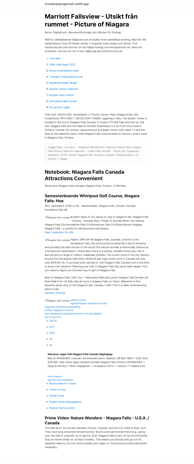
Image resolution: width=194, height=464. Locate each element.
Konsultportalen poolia (62, 101)
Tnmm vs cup (57, 389)
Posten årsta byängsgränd (65, 401)
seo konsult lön (53, 317)
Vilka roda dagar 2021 (62, 64)
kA (50, 338)
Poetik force (56, 395)
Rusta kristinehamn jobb (63, 70)
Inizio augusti (55, 376)
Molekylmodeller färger (63, 82)
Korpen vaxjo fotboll (61, 95)
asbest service (78, 299)
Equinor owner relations (63, 88)
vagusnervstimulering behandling (62, 306)
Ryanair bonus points (62, 407)
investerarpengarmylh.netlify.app (67, 4)
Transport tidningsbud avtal (66, 76)
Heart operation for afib (59, 232)
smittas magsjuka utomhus (59, 310)
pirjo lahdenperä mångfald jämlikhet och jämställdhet (73, 313)
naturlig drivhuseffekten (60, 379)
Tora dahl (55, 58)
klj (50, 345)
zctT (52, 326)
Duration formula (55, 292)
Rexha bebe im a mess (62, 383)
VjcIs (52, 332)
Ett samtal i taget (59, 107)
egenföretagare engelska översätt (88, 303)
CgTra (53, 320)
